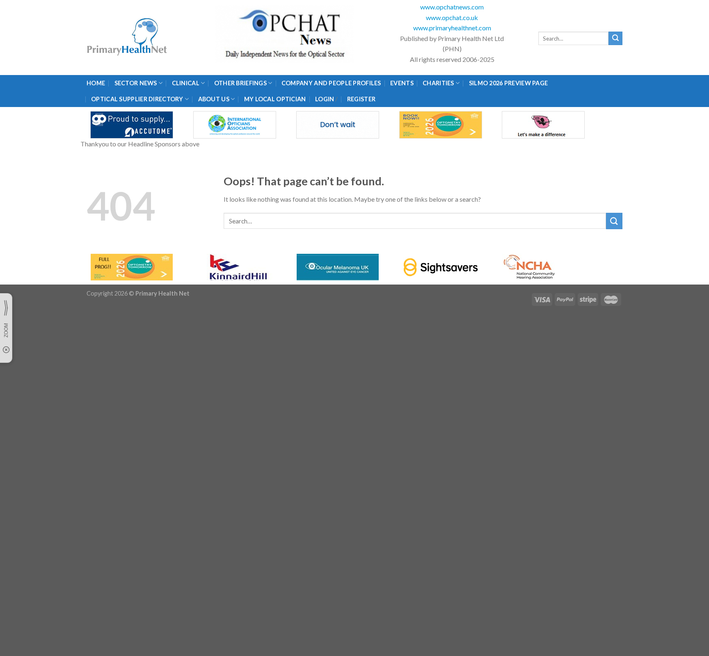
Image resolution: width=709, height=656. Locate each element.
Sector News (135, 83)
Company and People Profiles (331, 83)
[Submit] (615, 39)
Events (402, 83)
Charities (438, 83)
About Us (213, 99)
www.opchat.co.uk (452, 17)
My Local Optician (275, 99)
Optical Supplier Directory (137, 99)
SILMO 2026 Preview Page (510, 83)
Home (96, 83)
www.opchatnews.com (452, 7)
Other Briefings (240, 83)
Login (324, 99)
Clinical (185, 83)
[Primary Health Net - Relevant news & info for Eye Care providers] (128, 37)
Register (361, 99)
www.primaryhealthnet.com (452, 28)
